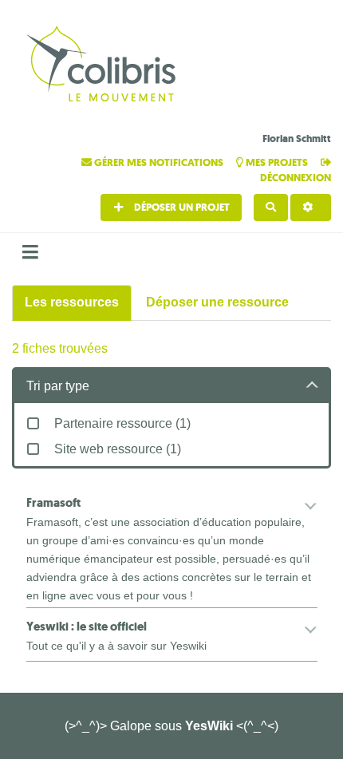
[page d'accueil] (103, 65)
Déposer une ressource (217, 302)
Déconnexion (295, 177)
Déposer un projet (181, 207)
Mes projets (276, 162)
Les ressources (72, 302)
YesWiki (209, 726)
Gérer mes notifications (159, 162)
